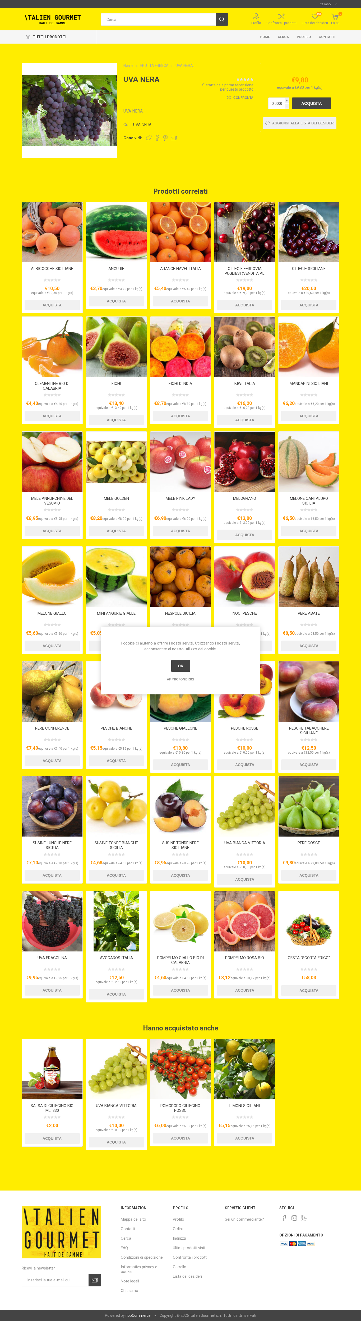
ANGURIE (116, 268)
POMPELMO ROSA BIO (244, 957)
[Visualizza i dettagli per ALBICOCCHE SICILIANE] (52, 232)
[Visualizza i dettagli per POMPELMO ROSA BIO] (244, 921)
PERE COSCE (309, 843)
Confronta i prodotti (281, 23)
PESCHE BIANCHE (116, 728)
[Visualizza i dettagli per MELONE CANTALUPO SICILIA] (309, 462)
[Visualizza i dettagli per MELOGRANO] (244, 462)
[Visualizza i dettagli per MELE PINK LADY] (180, 462)
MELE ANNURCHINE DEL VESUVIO (52, 501)
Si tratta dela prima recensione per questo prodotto (227, 87)
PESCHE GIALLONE (180, 728)
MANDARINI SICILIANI (309, 383)
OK (180, 666)
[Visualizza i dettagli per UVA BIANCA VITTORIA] (244, 806)
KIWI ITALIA (244, 383)
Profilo (256, 23)
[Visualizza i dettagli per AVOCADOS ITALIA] (116, 921)
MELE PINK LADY (180, 498)
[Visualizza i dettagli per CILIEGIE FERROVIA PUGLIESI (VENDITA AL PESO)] (244, 232)
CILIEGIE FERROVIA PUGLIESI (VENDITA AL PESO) (245, 273)
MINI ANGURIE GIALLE (116, 613)
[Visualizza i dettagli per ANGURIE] (116, 232)
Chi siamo (129, 1290)
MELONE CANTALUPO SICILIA (309, 501)
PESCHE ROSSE (244, 728)
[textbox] (158, 19)
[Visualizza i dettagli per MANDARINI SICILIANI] (309, 347)
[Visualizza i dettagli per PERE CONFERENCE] (52, 691)
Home (265, 37)
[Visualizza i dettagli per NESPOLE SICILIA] (180, 577)
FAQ (124, 1247)
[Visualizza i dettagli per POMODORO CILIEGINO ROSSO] (180, 1069)
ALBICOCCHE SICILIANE (52, 268)
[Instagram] (294, 1218)
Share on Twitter (149, 138)
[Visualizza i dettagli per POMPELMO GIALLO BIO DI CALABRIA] (180, 921)
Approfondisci (180, 679)
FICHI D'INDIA (180, 383)
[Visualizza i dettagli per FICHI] (116, 347)
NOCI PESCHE (245, 613)
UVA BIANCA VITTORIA (244, 843)
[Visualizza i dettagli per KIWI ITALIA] (244, 347)
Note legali (130, 1281)
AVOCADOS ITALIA (116, 957)
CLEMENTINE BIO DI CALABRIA (52, 386)
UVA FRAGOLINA (52, 957)
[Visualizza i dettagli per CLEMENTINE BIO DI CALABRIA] (52, 347)
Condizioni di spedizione (142, 1257)
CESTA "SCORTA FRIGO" (309, 957)
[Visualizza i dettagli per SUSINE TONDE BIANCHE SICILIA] (116, 806)
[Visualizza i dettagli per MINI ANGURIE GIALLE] (116, 577)
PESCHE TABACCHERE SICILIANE (309, 730)
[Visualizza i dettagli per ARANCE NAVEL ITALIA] (180, 232)
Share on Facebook (157, 138)
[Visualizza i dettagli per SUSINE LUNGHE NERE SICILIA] (52, 806)
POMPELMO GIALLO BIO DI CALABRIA (180, 960)
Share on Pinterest (165, 138)
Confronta (243, 98)
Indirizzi (179, 1238)
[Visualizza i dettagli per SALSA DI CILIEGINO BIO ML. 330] (52, 1069)
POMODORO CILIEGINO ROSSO (180, 1108)
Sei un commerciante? (244, 1219)
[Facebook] (284, 1218)
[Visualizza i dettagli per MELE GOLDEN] (116, 462)
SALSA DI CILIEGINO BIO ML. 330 (52, 1108)
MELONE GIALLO (52, 613)
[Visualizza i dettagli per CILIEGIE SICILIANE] (309, 232)
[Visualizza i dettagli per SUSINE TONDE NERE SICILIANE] (180, 806)
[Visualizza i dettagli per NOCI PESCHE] (244, 577)
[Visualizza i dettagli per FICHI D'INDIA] (180, 347)
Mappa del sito (133, 1219)
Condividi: (132, 138)
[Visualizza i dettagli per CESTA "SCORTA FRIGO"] (309, 921)
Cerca (283, 37)
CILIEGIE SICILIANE (309, 268)
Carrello (179, 1266)
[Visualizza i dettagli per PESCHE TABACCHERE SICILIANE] (309, 691)
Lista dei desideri (187, 1276)
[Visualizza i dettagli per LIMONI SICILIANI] (244, 1069)
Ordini (178, 1228)
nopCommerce (138, 1315)
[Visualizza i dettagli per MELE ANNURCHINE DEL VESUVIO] (52, 462)
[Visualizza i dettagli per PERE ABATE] (309, 577)
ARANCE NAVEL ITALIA (180, 268)
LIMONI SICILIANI (244, 1105)
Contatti (327, 37)
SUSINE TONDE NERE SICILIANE (180, 845)
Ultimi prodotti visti (189, 1247)
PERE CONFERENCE (52, 728)
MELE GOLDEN (116, 498)
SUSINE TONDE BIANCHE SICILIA (116, 845)
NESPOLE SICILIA (180, 613)
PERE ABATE (309, 613)
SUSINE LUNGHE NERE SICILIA (52, 845)
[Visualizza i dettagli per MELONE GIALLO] (52, 577)
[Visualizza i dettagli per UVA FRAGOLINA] (52, 921)
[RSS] (304, 1218)
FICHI (116, 383)
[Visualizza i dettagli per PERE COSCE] (309, 806)
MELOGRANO (244, 498)
